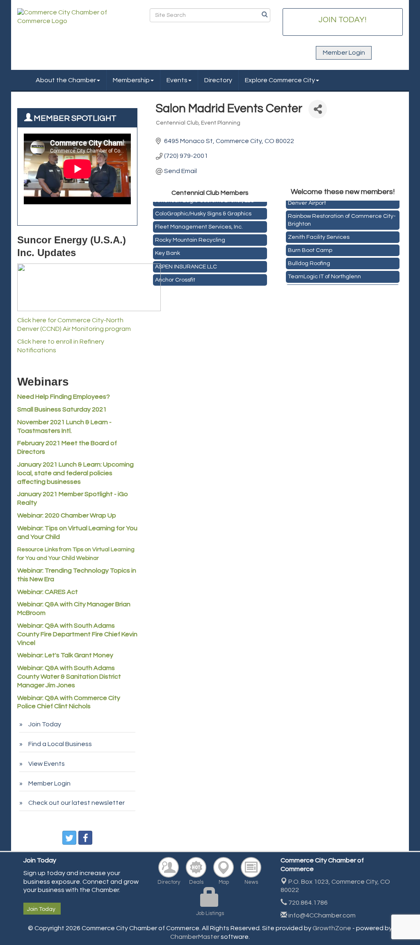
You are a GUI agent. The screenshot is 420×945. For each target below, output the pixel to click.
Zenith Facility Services (318, 235)
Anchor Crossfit (175, 278)
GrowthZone (332, 928)
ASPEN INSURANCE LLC (186, 265)
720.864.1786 (307, 902)
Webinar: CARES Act (47, 592)
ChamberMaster (194, 936)
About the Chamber (66, 80)
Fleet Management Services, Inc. (199, 225)
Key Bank (167, 251)
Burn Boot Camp (310, 248)
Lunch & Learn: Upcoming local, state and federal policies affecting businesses (75, 473)
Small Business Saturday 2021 (62, 409)
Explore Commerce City (280, 80)
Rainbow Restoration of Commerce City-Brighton (342, 217)
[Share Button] (317, 109)
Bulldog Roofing (309, 261)
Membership (131, 80)
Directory (218, 80)
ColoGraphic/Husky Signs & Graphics (203, 212)
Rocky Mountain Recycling (190, 238)
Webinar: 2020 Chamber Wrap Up (66, 515)
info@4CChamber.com (321, 915)
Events (177, 80)
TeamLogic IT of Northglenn (324, 274)
